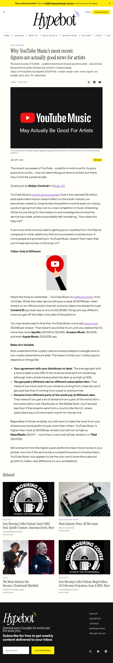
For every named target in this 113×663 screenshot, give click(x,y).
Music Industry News (68, 520)
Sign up (93, 613)
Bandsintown (97, 628)
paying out (91, 323)
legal (5, 578)
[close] (109, 3)
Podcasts (7, 520)
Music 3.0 (59, 186)
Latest (98, 36)
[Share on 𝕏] (89, 82)
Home (6, 36)
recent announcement (46, 194)
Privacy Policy (97, 633)
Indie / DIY (33, 36)
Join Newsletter (101, 12)
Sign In (88, 12)
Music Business (17, 45)
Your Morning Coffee (12, 532)
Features (86, 36)
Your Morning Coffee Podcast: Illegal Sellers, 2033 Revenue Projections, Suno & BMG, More (84, 584)
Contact (94, 623)
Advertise (95, 618)
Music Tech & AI (50, 36)
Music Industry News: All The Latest (78, 524)
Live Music (19, 36)
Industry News (69, 36)
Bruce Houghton (66, 528)
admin (13, 82)
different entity (84, 297)
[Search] (4, 12)
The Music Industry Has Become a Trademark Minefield (20, 584)
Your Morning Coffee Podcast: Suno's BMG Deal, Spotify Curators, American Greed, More (28, 526)
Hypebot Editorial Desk (13, 590)
